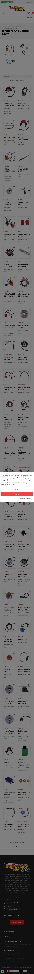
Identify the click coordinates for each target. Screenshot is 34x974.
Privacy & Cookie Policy (26, 498)
